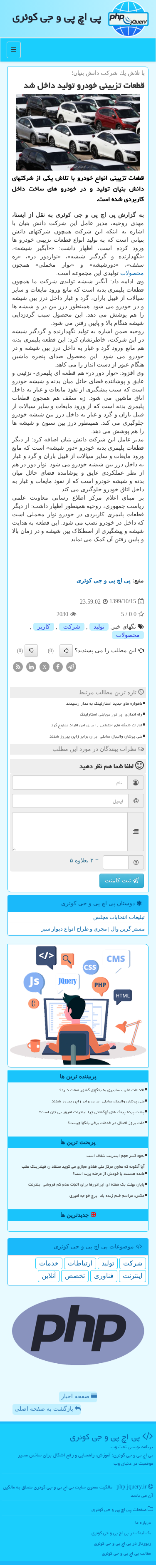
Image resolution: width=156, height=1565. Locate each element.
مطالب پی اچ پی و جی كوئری (126, 1553)
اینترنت (132, 1275)
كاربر (43, 627)
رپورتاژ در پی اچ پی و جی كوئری (122, 1543)
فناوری (104, 1275)
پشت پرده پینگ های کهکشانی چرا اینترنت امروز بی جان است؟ (91, 1112)
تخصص (75, 1275)
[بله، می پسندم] (66, 650)
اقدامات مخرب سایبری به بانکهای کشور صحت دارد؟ (101, 1090)
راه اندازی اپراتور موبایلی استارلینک (111, 714)
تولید (99, 627)
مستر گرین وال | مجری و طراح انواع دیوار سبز (93, 929)
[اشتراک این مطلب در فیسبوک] (58, 666)
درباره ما (143, 1522)
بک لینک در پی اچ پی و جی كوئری (121, 1532)
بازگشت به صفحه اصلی (45, 1409)
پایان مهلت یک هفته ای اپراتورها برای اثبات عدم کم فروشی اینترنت (86, 1184)
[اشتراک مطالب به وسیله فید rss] (18, 666)
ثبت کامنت (119, 880)
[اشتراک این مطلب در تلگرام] (71, 666)
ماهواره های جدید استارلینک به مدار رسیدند (104, 703)
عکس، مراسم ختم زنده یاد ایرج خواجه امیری (106, 1195)
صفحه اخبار (76, 1396)
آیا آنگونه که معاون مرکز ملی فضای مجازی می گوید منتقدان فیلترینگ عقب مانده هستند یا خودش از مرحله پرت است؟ (83, 1170)
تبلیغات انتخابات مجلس (119, 917)
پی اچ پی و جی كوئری (56, 17)
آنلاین (49, 1275)
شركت (71, 627)
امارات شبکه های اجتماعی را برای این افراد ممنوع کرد (96, 725)
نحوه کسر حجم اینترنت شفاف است (115, 1155)
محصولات (132, 273)
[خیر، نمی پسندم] (31, 650)
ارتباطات (80, 1263)
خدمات (49, 1263)
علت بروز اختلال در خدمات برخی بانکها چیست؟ (106, 1123)
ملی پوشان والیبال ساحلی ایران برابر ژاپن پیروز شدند (96, 736)
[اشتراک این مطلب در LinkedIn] (31, 666)
